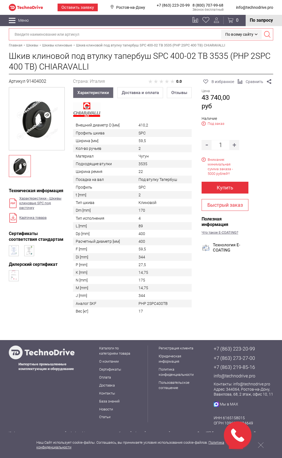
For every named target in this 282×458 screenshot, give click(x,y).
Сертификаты (110, 369)
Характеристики (93, 92)
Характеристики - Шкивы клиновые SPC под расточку (40, 203)
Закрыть (261, 445)
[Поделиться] (269, 82)
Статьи (104, 417)
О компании (109, 361)
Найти (267, 34)
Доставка (107, 385)
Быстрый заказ (225, 205)
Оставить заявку (77, 7)
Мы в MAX (229, 404)
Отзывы (179, 92)
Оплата (105, 377)
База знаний (109, 401)
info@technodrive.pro (254, 7)
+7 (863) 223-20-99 (173, 5)
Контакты (107, 393)
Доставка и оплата (140, 92)
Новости (106, 409)
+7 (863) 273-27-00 (234, 358)
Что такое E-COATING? (220, 232)
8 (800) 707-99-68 (207, 5)
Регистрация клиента (176, 348)
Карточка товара (33, 218)
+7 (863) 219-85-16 (234, 367)
